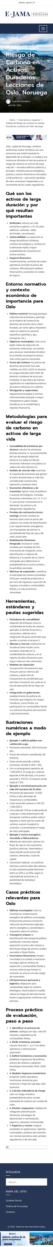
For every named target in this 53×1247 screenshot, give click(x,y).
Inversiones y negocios (17, 40)
